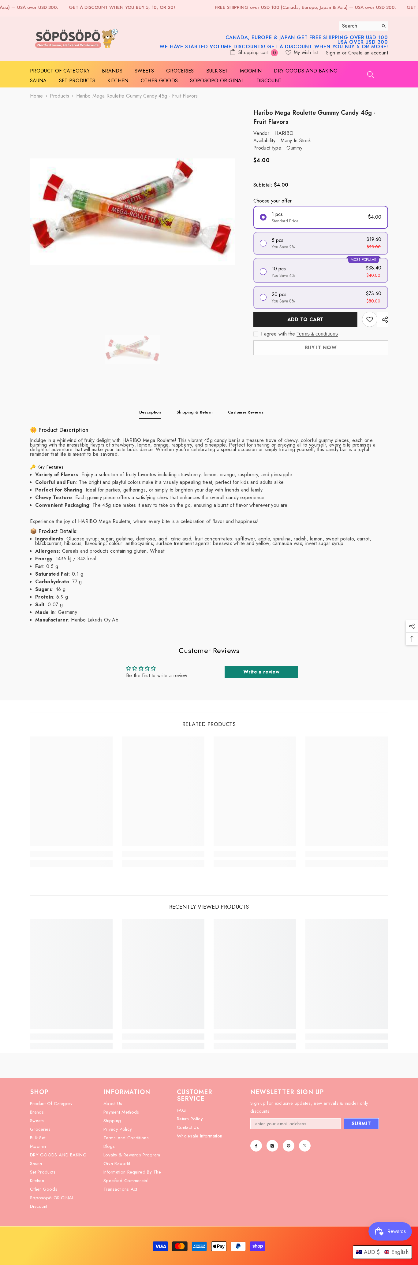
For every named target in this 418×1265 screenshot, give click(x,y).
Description (150, 412)
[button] (382, 1252)
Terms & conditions (317, 333)
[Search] (363, 26)
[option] (132, 212)
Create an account (368, 52)
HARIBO (283, 133)
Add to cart (306, 319)
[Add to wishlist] (369, 319)
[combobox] (359, 26)
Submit (361, 1123)
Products (59, 96)
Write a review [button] (261, 671)
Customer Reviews (245, 412)
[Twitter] (305, 1146)
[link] (71, 854)
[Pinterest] (288, 1146)
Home (36, 96)
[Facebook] (256, 1146)
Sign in (334, 52)
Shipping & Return (195, 412)
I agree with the (278, 334)
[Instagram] (272, 1146)
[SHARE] (382, 319)
